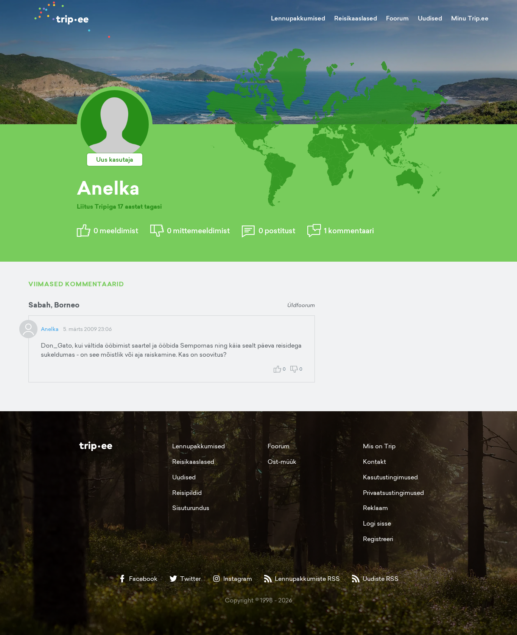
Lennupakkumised (298, 18)
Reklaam (375, 508)
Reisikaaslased (355, 18)
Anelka (50, 328)
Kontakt (374, 461)
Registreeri (378, 539)
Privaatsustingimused (393, 492)
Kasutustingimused (390, 477)
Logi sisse (377, 523)
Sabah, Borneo (53, 305)
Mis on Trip (379, 446)
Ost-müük (282, 461)
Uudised (430, 18)
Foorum (397, 18)
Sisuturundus (190, 508)
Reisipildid (187, 492)
